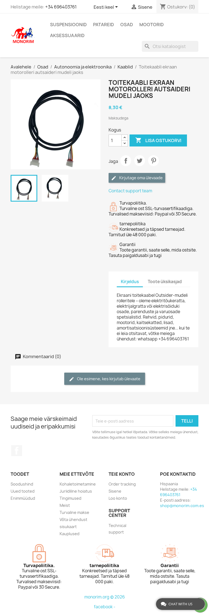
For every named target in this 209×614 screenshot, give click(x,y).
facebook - (104, 607)
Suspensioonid (68, 25)
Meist (65, 505)
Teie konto (122, 474)
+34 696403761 (61, 7)
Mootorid (151, 25)
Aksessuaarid (67, 35)
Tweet (139, 160)
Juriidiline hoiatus (76, 491)
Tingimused (70, 498)
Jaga (125, 160)
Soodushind (22, 484)
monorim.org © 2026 (104, 597)
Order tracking (122, 484)
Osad (126, 25)
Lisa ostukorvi (158, 140)
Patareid (103, 25)
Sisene (115, 491)
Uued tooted (23, 491)
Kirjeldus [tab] (130, 281)
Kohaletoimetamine (78, 484)
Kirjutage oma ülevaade (140, 177)
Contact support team (130, 191)
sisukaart (68, 526)
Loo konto (118, 498)
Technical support (117, 529)
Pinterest (153, 160)
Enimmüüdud (23, 498)
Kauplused (69, 533)
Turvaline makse (74, 512)
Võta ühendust (73, 519)
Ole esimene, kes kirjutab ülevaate (108, 378)
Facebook (16, 450)
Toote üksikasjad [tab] (165, 281)
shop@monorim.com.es (182, 505)
